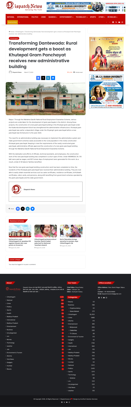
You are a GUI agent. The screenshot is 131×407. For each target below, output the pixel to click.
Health (9, 313)
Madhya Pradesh (12, 316)
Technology (81, 17)
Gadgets (9, 362)
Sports (93, 17)
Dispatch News (17, 72)
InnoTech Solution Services (88, 399)
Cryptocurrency (75, 308)
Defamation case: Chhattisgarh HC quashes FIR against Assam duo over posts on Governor (20, 242)
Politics (35, 17)
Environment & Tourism (14, 352)
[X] (101, 297)
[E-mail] (12, 200)
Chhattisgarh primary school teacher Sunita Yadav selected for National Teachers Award (45, 242)
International (23, 17)
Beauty (9, 369)
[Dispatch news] (24, 6)
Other (101, 17)
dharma (9, 356)
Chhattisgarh (19, 31)
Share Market (74, 311)
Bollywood (73, 327)
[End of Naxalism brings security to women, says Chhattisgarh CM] (71, 231)
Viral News (10, 359)
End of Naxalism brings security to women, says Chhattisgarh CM (69, 241)
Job (8, 349)
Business (52, 17)
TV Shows (73, 333)
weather (9, 346)
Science (72, 378)
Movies (9, 339)
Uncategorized (11, 333)
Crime (43, 17)
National (10, 17)
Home (12, 31)
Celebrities (73, 330)
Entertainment (66, 17)
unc (8, 336)
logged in (20, 264)
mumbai (9, 366)
